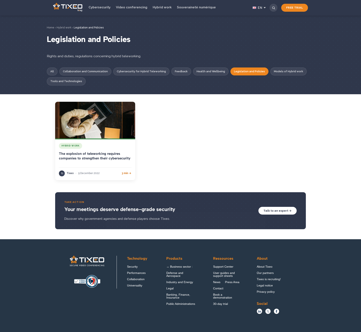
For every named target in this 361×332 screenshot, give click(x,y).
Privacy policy (266, 291)
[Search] (273, 8)
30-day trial (220, 303)
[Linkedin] (259, 313)
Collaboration (136, 279)
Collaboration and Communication (85, 71)
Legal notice (265, 285)
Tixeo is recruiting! (269, 279)
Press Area (232, 282)
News (216, 282)
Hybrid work (162, 7)
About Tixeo (264, 266)
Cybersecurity (100, 7)
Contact (218, 288)
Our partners (265, 273)
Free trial (294, 7)
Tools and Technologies (66, 81)
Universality (134, 285)
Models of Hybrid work (288, 71)
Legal (170, 288)
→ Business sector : (179, 266)
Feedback (181, 71)
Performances (136, 273)
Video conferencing (131, 7)
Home (50, 27)
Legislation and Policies (249, 71)
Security (132, 266)
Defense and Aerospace (174, 274)
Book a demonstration (222, 296)
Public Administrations (180, 303)
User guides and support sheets (224, 274)
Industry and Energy (179, 282)
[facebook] (276, 313)
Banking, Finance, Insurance (178, 296)
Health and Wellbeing (211, 71)
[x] (268, 313)
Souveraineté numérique (196, 7)
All (52, 71)
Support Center (223, 266)
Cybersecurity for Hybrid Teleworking (141, 71)
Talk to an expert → (277, 210)
